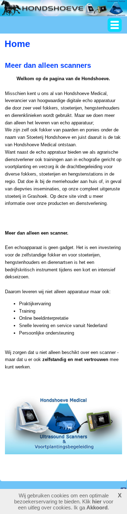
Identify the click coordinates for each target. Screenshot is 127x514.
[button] (114, 25)
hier (97, 501)
